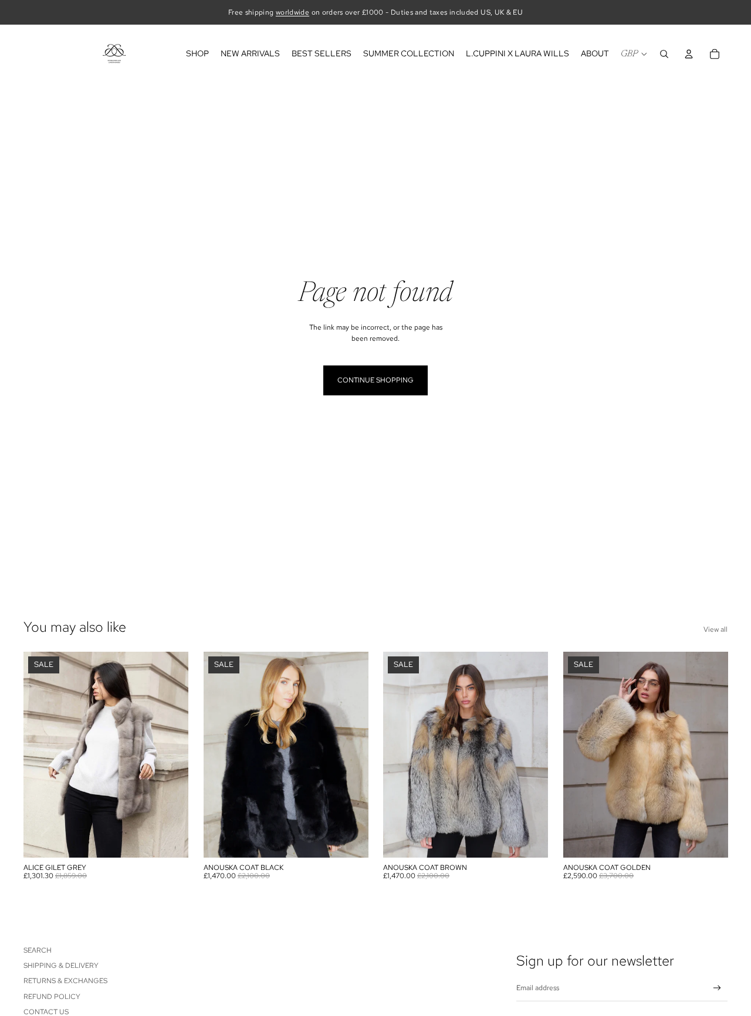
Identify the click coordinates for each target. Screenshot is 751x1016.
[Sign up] (717, 988)
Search (37, 950)
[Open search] (664, 54)
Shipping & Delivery (61, 965)
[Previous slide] (41, 755)
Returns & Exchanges (65, 980)
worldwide (292, 12)
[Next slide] (170, 755)
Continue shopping (375, 380)
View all (715, 629)
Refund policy (51, 996)
